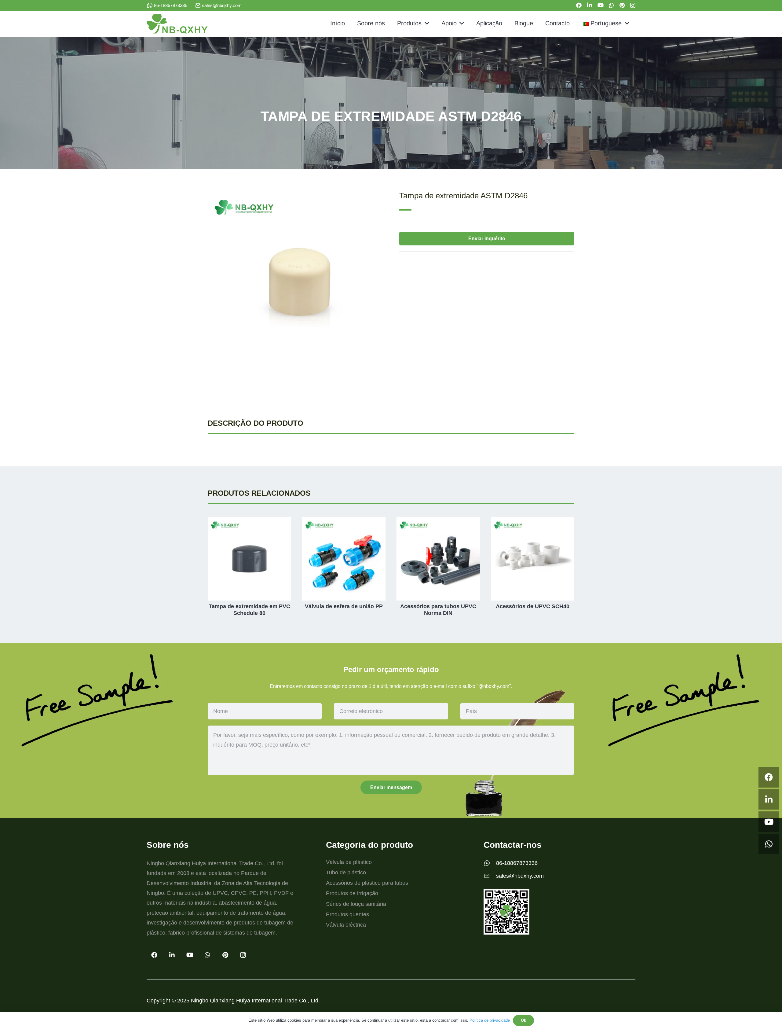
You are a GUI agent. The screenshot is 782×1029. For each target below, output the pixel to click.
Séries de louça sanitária (356, 904)
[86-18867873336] (490, 863)
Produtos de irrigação (352, 893)
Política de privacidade (490, 1020)
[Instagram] (632, 5)
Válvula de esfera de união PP (344, 606)
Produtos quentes (347, 914)
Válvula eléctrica (346, 925)
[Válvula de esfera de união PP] (344, 522)
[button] (425, 23)
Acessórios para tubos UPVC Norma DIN (438, 609)
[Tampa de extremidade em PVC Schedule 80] (249, 522)
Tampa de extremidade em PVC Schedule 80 (249, 609)
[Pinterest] (622, 5)
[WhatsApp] (611, 5)
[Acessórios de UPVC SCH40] (532, 522)
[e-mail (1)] (198, 5)
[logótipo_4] (177, 24)
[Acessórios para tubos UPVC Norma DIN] (438, 522)
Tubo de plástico (346, 872)
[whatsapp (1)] (150, 5)
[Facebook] (579, 5)
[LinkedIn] (589, 5)
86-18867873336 (517, 863)
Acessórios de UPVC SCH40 (532, 606)
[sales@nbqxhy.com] (490, 876)
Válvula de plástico (349, 862)
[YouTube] (600, 5)
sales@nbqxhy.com (520, 876)
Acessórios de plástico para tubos (367, 883)
